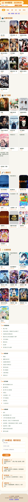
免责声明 (17, 499)
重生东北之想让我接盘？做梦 (10, 336)
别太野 (4, 344)
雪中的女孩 (5, 367)
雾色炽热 (5, 342)
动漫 (20, 10)
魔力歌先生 (5, 387)
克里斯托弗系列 (6, 362)
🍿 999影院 (12, 2)
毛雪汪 (4, 392)
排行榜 (24, 10)
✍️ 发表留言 (6, 455)
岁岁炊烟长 (5, 339)
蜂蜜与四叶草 (6, 359)
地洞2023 (5, 375)
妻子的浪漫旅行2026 (8, 384)
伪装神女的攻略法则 (7, 334)
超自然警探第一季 (7, 415)
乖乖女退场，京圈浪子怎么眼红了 (11, 331)
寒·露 (4, 356)
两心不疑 (5, 328)
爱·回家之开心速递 (7, 347)
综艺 (16, 10)
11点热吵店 (5, 403)
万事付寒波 (5, 372)
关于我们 (11, 499)
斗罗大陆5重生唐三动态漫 (9, 418)
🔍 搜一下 (18, 5)
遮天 (4, 412)
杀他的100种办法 (7, 364)
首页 (3, 10)
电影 (12, 10)
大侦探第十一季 (6, 395)
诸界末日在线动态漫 (7, 428)
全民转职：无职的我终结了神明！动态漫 (12, 423)
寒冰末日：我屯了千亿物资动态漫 (11, 420)
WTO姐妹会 (6, 398)
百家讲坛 (5, 400)
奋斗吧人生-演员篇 (7, 390)
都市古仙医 (5, 431)
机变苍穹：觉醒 (6, 426)
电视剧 (8, 10)
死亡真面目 (5, 370)
